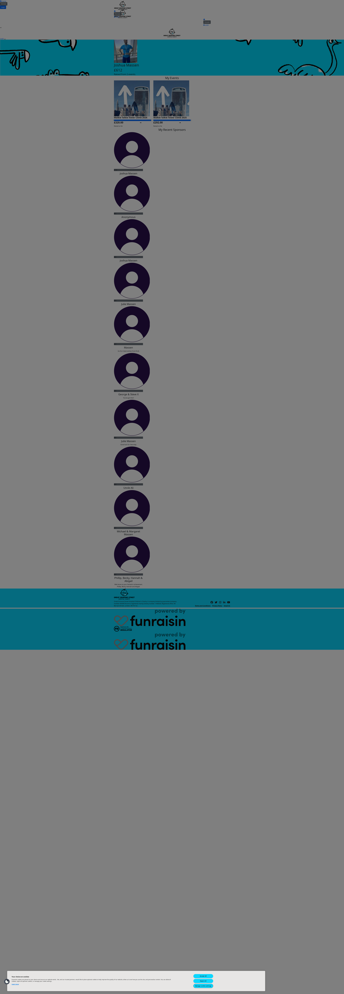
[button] (7, 981)
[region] (136, 981)
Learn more (15, 984)
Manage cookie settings (203, 986)
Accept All (203, 976)
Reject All (203, 981)
